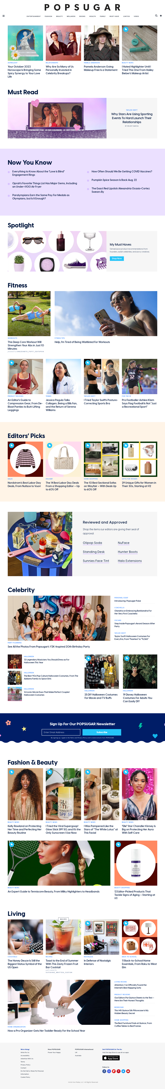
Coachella (119, 608)
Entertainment (34, 16)
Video (136, 16)
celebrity (21, 590)
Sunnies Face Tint (96, 561)
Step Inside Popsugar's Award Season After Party (134, 625)
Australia (78, 1055)
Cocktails (12, 957)
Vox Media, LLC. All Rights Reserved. (85, 1082)
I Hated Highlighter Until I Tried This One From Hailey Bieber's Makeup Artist (138, 70)
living (16, 913)
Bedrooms (119, 1007)
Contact (23, 1068)
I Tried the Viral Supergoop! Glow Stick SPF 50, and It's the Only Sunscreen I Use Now (63, 829)
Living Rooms (120, 982)
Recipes (49, 957)
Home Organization (17, 1027)
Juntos (126, 16)
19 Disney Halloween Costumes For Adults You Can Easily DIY (137, 698)
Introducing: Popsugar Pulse (127, 601)
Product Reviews (15, 396)
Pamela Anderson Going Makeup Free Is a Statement (100, 68)
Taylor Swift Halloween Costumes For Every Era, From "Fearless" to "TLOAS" (132, 637)
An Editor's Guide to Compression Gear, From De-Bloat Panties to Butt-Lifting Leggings (25, 405)
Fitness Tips (60, 338)
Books (82, 16)
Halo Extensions (130, 561)
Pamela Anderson (92, 63)
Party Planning (15, 643)
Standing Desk (94, 552)
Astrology (13, 63)
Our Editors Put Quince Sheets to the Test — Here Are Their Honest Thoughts (134, 999)
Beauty (59, 16)
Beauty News (127, 63)
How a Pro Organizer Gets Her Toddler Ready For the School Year (46, 1030)
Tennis (48, 396)
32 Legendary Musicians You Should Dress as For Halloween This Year (46, 661)
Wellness (71, 16)
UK (76, 1052)
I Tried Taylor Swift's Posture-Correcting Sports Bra (101, 402)
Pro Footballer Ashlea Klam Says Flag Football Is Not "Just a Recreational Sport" (139, 403)
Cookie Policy (25, 1077)
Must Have (114, 16)
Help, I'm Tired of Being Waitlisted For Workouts (82, 342)
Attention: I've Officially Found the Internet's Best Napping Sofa (130, 986)
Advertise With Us (27, 1059)
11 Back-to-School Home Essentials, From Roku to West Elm (139, 964)
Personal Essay (121, 598)
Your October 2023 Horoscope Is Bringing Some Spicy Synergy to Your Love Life (24, 71)
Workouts (12, 338)
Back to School (129, 957)
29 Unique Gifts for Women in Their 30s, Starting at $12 (139, 484)
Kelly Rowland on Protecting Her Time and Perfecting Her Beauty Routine (25, 829)
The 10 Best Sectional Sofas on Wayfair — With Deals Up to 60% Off (100, 486)
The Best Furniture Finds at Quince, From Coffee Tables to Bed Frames (133, 1024)
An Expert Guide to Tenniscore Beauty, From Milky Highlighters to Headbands (54, 891)
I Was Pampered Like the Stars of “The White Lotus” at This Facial (101, 829)
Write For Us (25, 1052)
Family (103, 16)
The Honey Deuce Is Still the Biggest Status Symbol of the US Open (25, 964)
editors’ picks (26, 436)
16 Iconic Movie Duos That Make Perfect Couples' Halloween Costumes (47, 693)
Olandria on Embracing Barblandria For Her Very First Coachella (133, 612)
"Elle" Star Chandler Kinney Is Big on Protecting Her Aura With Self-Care (139, 829)
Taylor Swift (89, 396)
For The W (126, 396)
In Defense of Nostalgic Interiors (97, 962)
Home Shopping (91, 479)
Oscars (117, 620)
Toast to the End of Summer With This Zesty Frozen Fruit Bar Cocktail (62, 964)
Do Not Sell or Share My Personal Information (32, 1072)
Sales (10, 479)
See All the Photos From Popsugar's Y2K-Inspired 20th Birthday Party (49, 646)
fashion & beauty (33, 762)
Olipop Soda (92, 543)
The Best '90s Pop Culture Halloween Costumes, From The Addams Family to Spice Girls (51, 677)
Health (92, 16)
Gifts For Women (129, 479)
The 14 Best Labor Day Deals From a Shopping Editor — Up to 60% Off (63, 486)
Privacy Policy (83, 738)
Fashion (48, 16)
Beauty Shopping (122, 888)
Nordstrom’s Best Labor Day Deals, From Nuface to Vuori (24, 484)
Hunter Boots (128, 552)
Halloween (29, 656)
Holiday (49, 479)
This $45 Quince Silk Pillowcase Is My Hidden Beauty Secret (131, 1012)
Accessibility (25, 1055)
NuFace (124, 543)
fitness (17, 285)
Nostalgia (88, 957)
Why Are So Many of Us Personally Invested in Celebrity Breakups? (60, 70)
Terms (72, 738)
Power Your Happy (54, 1052)
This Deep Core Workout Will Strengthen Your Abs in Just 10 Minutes (26, 345)
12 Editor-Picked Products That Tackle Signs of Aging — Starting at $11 (134, 895)
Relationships (52, 63)
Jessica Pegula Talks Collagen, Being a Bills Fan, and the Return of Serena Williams (61, 405)
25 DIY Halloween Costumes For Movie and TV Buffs (101, 696)
